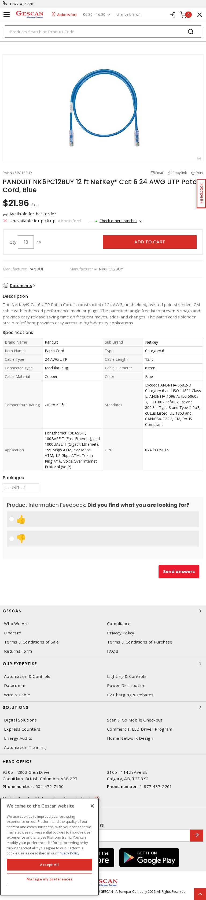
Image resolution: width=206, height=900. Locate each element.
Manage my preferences (49, 879)
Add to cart (149, 242)
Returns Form (18, 651)
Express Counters (22, 729)
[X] (92, 806)
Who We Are (16, 623)
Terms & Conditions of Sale (31, 642)
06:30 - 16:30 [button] (94, 14)
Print (199, 172)
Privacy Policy (120, 632)
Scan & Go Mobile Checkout (134, 720)
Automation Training (25, 747)
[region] (49, 847)
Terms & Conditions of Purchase (139, 642)
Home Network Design (130, 738)
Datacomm (14, 685)
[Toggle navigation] (7, 14)
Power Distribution (126, 685)
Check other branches (118, 220)
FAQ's (112, 651)
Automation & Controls (27, 676)
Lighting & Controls (126, 676)
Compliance (119, 623)
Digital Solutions (20, 720)
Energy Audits (18, 738)
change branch (129, 14)
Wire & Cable (17, 694)
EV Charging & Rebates (130, 694)
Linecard (12, 632)
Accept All (49, 864)
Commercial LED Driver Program (139, 729)
